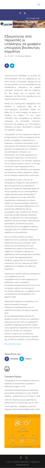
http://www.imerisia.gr (12, 344)
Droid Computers (22, 462)
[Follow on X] (25, 13)
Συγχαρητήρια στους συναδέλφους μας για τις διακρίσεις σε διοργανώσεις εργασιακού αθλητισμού (21, 383)
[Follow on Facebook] (20, 13)
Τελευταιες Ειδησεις (23, 56)
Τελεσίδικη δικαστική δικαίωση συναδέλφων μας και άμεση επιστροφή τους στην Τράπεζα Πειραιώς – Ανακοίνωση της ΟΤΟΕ (21, 393)
